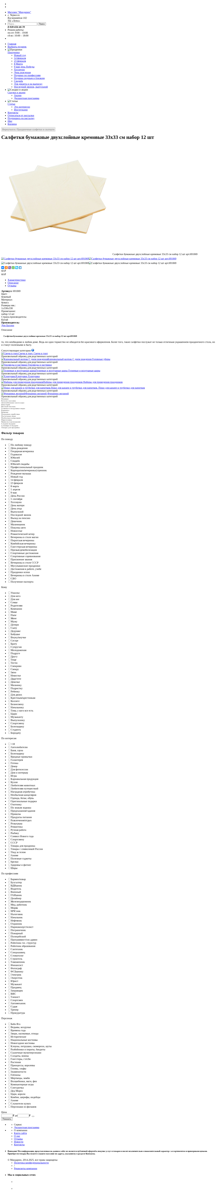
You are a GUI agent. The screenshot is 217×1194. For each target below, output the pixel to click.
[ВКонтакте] (2, 267)
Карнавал (5, 410)
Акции (17, 95)
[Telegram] (20, 267)
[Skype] (16, 267)
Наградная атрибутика (10, 414)
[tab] (108, 439)
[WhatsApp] (13, 267)
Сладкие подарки (8, 424)
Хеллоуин (19, 69)
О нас (17, 1136)
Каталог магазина (8, 401)
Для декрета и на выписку (28, 84)
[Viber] (9, 267)
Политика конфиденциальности (31, 1162)
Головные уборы (79, 359)
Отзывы (12, 285)
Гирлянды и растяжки (39, 365)
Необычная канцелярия (10, 418)
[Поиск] (33, 1116)
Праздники (14, 52)
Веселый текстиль (8, 406)
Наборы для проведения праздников (83, 382)
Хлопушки (28, 376)
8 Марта (18, 64)
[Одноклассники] (6, 267)
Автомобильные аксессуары (12, 403)
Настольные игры (8, 416)
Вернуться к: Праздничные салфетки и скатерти (28, 129)
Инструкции (21, 109)
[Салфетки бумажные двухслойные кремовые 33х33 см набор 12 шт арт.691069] (56, 254)
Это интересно (22, 106)
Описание (13, 282)
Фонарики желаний (47, 393)
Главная (12, 43)
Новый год (20, 55)
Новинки (4, 399)
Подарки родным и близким (29, 78)
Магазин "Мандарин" (19, 12)
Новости (18, 1141)
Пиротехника (6, 420)
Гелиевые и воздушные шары (68, 370)
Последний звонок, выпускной (31, 86)
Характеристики (17, 280)
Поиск (42, 24)
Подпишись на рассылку (21, 118)
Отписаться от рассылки (21, 115)
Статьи (11, 104)
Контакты (13, 112)
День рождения (22, 72)
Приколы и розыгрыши (10, 422)
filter (10, 121)
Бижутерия (5, 405)
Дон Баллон (7, 325)
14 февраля (20, 58)
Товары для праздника (10, 427)
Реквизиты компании (25, 1168)
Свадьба (18, 81)
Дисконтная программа (26, 98)
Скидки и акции (16, 92)
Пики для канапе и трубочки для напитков (98, 387)
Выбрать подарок (17, 46)
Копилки (4, 412)
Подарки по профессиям (27, 75)
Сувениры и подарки (9, 426)
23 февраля (20, 61)
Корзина (12, 124)
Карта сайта (20, 1133)
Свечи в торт (33, 353)
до (16, 1115)
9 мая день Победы (24, 66)
